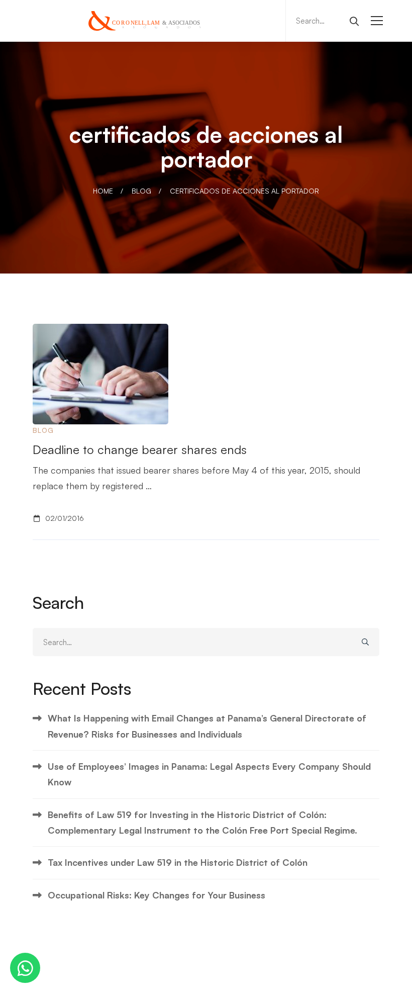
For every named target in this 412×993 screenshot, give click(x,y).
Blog (141, 191)
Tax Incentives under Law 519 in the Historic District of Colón (177, 862)
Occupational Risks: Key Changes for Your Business (156, 894)
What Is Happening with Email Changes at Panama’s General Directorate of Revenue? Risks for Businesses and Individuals (207, 725)
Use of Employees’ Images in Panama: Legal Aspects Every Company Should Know (209, 774)
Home (103, 191)
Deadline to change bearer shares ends (140, 449)
